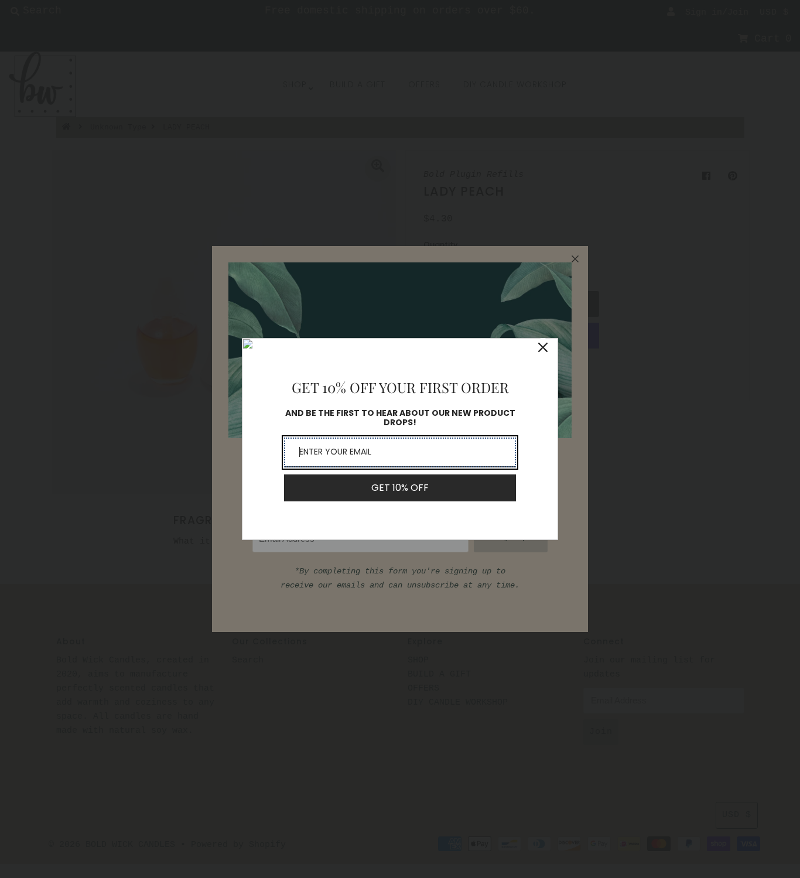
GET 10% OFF (400, 487)
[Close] (543, 347)
